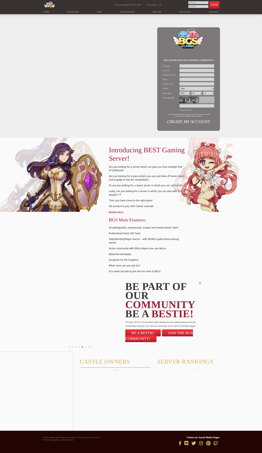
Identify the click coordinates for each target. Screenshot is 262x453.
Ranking (213, 12)
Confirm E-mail (168, 84)
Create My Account (188, 121)
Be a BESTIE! (143, 333)
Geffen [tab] (137, 370)
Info (99, 12)
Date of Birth (167, 93)
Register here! (116, 212)
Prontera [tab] (116, 370)
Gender (165, 88)
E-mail (165, 79)
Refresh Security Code (185, 109)
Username (166, 66)
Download (73, 12)
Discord (157, 12)
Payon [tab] (146, 370)
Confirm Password (169, 75)
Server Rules (127, 12)
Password (166, 71)
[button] (69, 347)
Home (47, 12)
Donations (185, 12)
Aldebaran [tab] (127, 370)
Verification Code (168, 98)
